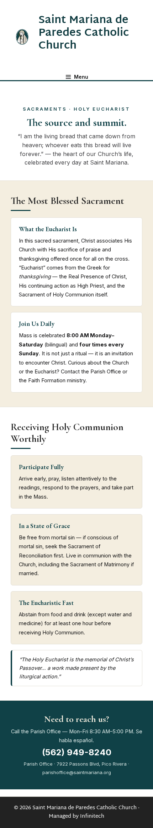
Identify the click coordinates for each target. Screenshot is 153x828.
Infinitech (92, 816)
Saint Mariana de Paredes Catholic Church (83, 33)
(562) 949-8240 (76, 752)
